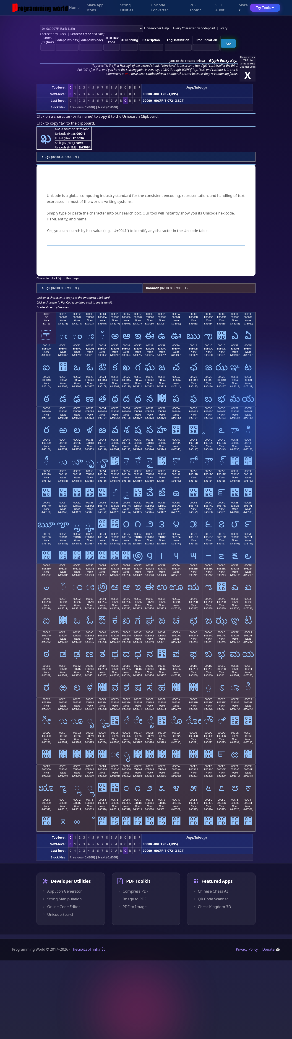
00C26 (126, 376)
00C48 (149, 439)
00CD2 (77, 732)
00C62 (77, 502)
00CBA (176, 665)
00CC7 (137, 699)
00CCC (208, 699)
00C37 (137, 408)
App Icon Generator (64, 891)
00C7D (221, 534)
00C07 (137, 314)
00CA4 (102, 632)
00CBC (208, 665)
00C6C (208, 502)
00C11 (63, 345)
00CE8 (149, 766)
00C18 (149, 345)
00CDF (248, 732)
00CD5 (115, 732)
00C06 (126, 314)
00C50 (46, 471)
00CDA (176, 732)
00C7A (176, 534)
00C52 (77, 471)
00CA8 (149, 632)
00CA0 (46, 632)
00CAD (221, 632)
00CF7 (137, 799)
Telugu (45, 157)
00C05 (114, 314)
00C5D (221, 471)
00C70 (46, 534)
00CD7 (138, 732)
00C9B (193, 598)
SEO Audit (219, 8)
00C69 (161, 502)
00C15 (114, 345)
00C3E (234, 408)
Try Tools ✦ (265, 8)
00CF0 (46, 799)
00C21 (63, 376)
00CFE (234, 799)
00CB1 (63, 665)
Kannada (152, 288)
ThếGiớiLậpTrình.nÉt (88, 949)
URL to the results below (187, 61)
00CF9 (161, 799)
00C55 (114, 471)
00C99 (161, 598)
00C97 (137, 598)
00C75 (114, 534)
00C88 (149, 565)
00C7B (193, 534)
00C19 (161, 345)
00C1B (193, 345)
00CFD (221, 799)
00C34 (102, 408)
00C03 (89, 314)
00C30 (46, 408)
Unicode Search (60, 914)
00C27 (137, 376)
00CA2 (77, 632)
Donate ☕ (271, 949)
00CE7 (137, 766)
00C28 (149, 376)
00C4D (221, 439)
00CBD (221, 665)
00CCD (221, 699)
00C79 (161, 534)
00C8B (193, 565)
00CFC (208, 799)
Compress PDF (136, 891)
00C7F (248, 534)
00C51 (63, 471)
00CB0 (46, 665)
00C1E (234, 345)
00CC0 (46, 699)
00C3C (208, 408)
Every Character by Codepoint (194, 28)
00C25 (114, 376)
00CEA (176, 766)
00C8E (234, 565)
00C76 (126, 534)
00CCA (176, 699)
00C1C (208, 345)
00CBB (193, 665)
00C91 (63, 598)
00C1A (176, 345)
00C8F (248, 565)
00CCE (235, 699)
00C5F (248, 471)
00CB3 (89, 665)
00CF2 (77, 799)
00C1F (248, 345)
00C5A (176, 471)
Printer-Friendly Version (52, 307)
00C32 (77, 408)
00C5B (193, 471)
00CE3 (89, 766)
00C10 (46, 345)
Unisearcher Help (156, 28)
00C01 (63, 314)
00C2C (208, 376)
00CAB (193, 632)
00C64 (102, 502)
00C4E (234, 439)
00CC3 (89, 699)
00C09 (161, 314)
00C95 (114, 598)
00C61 (63, 502)
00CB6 (126, 665)
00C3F (248, 408)
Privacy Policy (247, 949)
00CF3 (89, 799)
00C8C (208, 565)
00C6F (248, 502)
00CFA (176, 799)
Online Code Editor (63, 906)
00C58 (149, 471)
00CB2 (77, 665)
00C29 (161, 376)
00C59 (161, 471)
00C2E (234, 376)
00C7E (234, 534)
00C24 (102, 376)
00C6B (193, 502)
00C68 (149, 502)
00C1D (221, 345)
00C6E (234, 502)
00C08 (149, 314)
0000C (46, 314)
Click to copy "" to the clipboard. (65, 123)
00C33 (89, 408)
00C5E (234, 471)
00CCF (248, 699)
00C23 (89, 376)
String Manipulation (64, 898)
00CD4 (102, 732)
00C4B (193, 439)
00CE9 (161, 766)
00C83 (89, 565)
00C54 (102, 471)
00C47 (137, 439)
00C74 (102, 534)
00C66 (126, 502)
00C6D (221, 502)
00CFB (193, 799)
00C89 (161, 565)
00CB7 (137, 665)
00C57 (137, 471)
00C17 (137, 345)
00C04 (102, 314)
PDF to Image (134, 906)
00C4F (248, 439)
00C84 (102, 565)
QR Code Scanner (213, 898)
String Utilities (126, 8)
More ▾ (243, 8)
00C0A (176, 314)
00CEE (234, 766)
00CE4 (102, 766)
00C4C (208, 439)
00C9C (208, 598)
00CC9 (161, 699)
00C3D (221, 408)
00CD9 (162, 732)
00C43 (89, 439)
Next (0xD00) (108, 107)
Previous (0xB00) (82, 107)
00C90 (46, 598)
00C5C (208, 471)
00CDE (235, 732)
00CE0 (46, 766)
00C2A (176, 376)
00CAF (248, 632)
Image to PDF (134, 898)
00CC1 (63, 699)
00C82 (77, 565)
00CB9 (161, 665)
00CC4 (102, 699)
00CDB (193, 732)
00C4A (176, 439)
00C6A (176, 502)
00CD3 (90, 732)
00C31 (63, 408)
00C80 (46, 565)
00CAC (208, 632)
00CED (221, 766)
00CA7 (137, 632)
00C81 (63, 565)
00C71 (63, 534)
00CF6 (126, 799)
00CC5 (115, 699)
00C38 (149, 408)
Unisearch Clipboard (140, 116)
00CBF (248, 665)
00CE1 (63, 766)
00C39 (161, 408)
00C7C (208, 534)
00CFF (248, 799)
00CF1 (63, 799)
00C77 (137, 534)
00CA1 (63, 632)
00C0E (234, 314)
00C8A (176, 565)
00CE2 (77, 766)
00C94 (102, 598)
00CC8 (149, 699)
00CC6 (126, 699)
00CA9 (161, 632)
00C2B (193, 376)
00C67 (137, 502)
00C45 (114, 439)
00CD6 (126, 732)
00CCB (193, 699)
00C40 (46, 439)
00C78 (149, 534)
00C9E (234, 598)
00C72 (77, 534)
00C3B (193, 408)
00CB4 (102, 665)
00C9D (221, 598)
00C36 (126, 408)
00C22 (77, 376)
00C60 (46, 502)
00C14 (102, 345)
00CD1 (63, 732)
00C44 (102, 439)
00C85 (114, 565)
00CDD (222, 732)
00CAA (176, 632)
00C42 (77, 439)
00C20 (46, 376)
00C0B (193, 314)
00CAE (235, 632)
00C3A (176, 408)
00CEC (208, 766)
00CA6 (126, 632)
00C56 (126, 471)
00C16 (126, 345)
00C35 (114, 408)
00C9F (248, 598)
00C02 (77, 314)
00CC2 (77, 699)
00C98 (149, 598)
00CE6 (126, 766)
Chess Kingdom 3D (214, 906)
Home (74, 7)
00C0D (221, 314)
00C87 (137, 565)
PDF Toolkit (195, 8)
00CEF (248, 766)
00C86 (126, 565)
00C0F (248, 314)
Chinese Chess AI (213, 891)
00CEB (193, 766)
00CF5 (114, 799)
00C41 (63, 439)
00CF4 (102, 799)
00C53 (89, 471)
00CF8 (149, 799)
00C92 (77, 598)
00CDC (208, 732)
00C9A (176, 598)
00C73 (89, 534)
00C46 (126, 439)
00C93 (89, 598)
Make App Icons (95, 8)
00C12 (77, 345)
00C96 (126, 598)
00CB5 (115, 665)
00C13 (89, 345)
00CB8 (149, 665)
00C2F (248, 376)
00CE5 (114, 766)
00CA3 (89, 632)
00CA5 (115, 632)
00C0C (208, 314)
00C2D (221, 376)
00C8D (221, 565)
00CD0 (46, 732)
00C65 (114, 502)
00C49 (161, 439)
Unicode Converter (159, 8)
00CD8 (150, 732)
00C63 (89, 502)
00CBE (235, 665)
